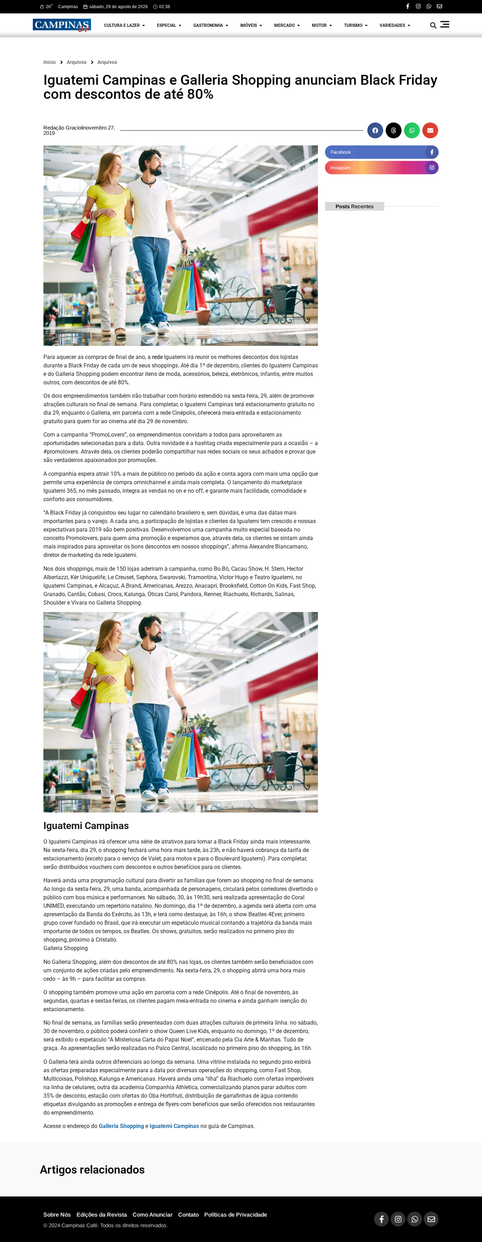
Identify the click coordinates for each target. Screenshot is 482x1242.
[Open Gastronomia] (227, 25)
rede (157, 357)
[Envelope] (439, 6)
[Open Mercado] (298, 25)
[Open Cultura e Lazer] (143, 25)
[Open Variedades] (409, 25)
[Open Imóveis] (261, 25)
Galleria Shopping (121, 1126)
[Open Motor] (331, 25)
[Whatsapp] (429, 6)
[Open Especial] (180, 25)
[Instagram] (418, 6)
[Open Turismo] (366, 25)
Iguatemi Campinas (174, 1126)
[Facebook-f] (407, 6)
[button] (433, 25)
